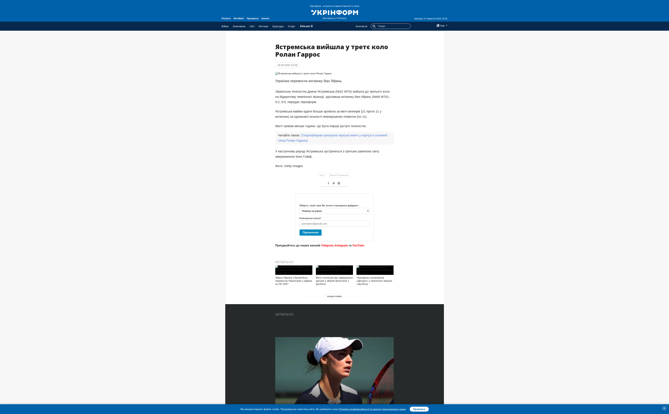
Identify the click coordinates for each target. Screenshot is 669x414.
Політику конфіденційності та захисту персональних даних (372, 409)
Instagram (341, 245)
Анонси (265, 18)
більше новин (334, 296)
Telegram (327, 245)
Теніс (321, 175)
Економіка (239, 26)
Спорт (291, 26)
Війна (225, 26)
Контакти (361, 26)
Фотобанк (238, 18)
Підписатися (311, 232)
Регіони (263, 26)
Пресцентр (253, 18)
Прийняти (419, 409)
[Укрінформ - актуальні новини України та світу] (334, 12)
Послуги (226, 18)
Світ (252, 26)
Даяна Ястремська (339, 175)
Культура (278, 26)
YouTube (358, 245)
